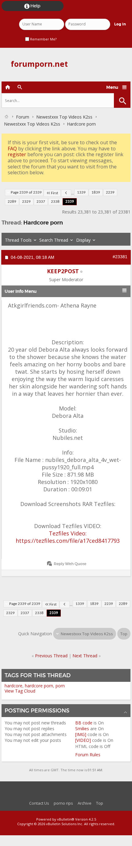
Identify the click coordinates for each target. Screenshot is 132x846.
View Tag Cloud (20, 691)
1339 (81, 193)
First (54, 193)
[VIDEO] (83, 740)
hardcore (13, 686)
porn (60, 686)
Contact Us (39, 803)
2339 (69, 202)
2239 (110, 193)
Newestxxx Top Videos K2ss (64, 117)
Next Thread (84, 656)
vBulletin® (65, 819)
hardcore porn (39, 686)
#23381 (120, 256)
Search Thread (53, 240)
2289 (12, 202)
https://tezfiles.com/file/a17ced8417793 (68, 540)
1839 (95, 193)
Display (83, 240)
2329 (26, 202)
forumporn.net (39, 64)
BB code (83, 723)
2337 (41, 202)
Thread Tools (18, 240)
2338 (55, 202)
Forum (22, 117)
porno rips (63, 803)
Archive (84, 803)
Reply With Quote (70, 563)
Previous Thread (51, 656)
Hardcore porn (43, 222)
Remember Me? (42, 39)
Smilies (82, 728)
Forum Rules (87, 754)
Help (32, 6)
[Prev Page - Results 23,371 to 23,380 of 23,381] (66, 193)
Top (123, 633)
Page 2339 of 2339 (26, 193)
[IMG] (80, 734)
